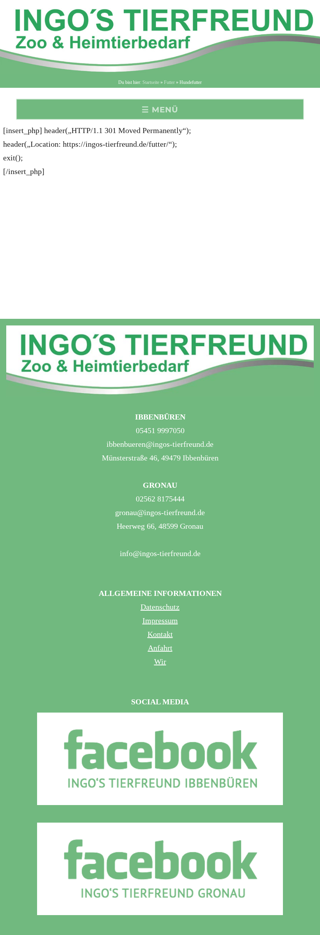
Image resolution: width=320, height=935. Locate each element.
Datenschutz (160, 607)
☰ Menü (160, 109)
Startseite (150, 82)
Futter (169, 82)
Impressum (160, 620)
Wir (160, 661)
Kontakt (160, 634)
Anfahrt (160, 647)
